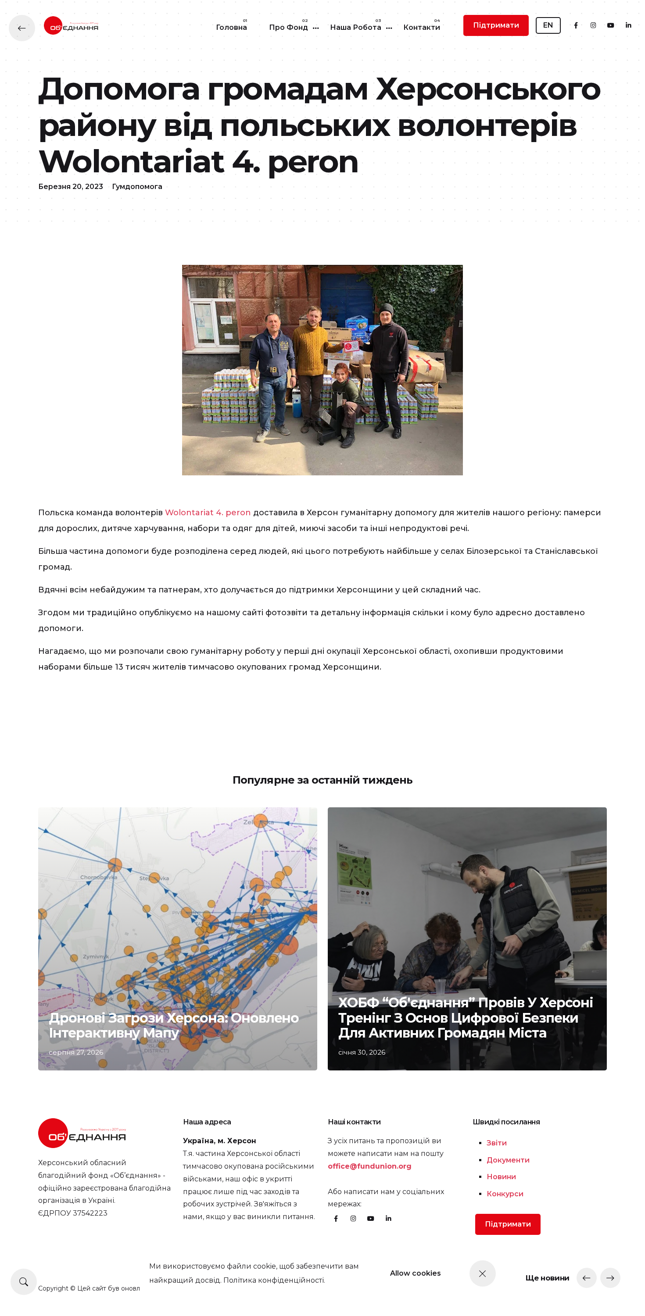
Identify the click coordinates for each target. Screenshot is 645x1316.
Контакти (421, 27)
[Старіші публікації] (610, 1278)
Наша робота (355, 27)
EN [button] (548, 25)
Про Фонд (288, 27)
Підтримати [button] (496, 25)
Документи (508, 1160)
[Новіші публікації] (587, 1278)
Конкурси (505, 1194)
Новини (501, 1177)
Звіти (497, 1143)
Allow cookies (415, 1273)
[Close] (482, 1273)
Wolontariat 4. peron (208, 512)
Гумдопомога (137, 186)
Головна (231, 27)
